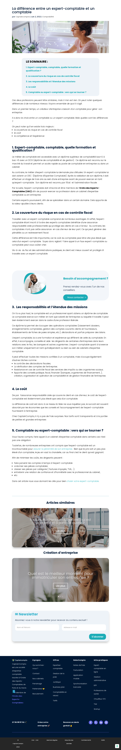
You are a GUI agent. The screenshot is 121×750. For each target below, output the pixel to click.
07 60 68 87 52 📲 (19, 722)
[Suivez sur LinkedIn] (101, 722)
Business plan (59, 687)
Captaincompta (23, 17)
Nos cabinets (38, 678)
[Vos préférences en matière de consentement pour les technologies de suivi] (117, 746)
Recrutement (37, 694)
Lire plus (60, 530)
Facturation (78, 670)
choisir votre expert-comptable (83, 481)
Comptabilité (48, 17)
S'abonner (97, 636)
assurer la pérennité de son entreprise (52, 449)
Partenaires (37, 689)
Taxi (95, 704)
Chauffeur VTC (100, 699)
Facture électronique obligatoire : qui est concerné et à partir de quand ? (60, 521)
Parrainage (37, 683)
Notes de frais (79, 665)
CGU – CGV (34, 740)
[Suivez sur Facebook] (91, 722)
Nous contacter (75, 297)
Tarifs (55, 700)
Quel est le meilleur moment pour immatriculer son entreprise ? (60, 575)
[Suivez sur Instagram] (106, 722)
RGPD (103, 740)
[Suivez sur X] (96, 722)
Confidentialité (86, 740)
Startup (97, 709)
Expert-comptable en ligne (100, 668)
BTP (95, 685)
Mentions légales (52, 740)
